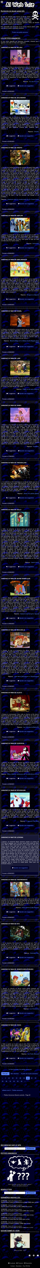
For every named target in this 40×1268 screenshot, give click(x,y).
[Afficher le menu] (2, 2)
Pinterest (20, 1263)
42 (14, 1081)
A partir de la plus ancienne (29, 1073)
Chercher (31, 1148)
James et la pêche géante (31, 493)
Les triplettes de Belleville (31, 727)
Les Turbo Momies (33, 1054)
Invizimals (36, 243)
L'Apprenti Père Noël (32, 821)
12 (9, 1078)
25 (2, 1081)
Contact (12, 1266)
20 (20, 1078)
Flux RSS (26, 1266)
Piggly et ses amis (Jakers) (31, 389)
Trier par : (5, 1073)
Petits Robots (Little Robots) (30, 907)
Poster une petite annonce (20, 32)
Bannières (19, 1266)
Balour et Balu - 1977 (20, 1250)
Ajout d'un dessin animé (15, 1201)
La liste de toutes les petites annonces (20, 1069)
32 (10, 1081)
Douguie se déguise (33, 295)
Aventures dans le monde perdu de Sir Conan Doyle (23, 199)
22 (28, 1078)
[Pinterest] (33, 1255)
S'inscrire (31, 1193)
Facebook (12, 1263)
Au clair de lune (34, 81)
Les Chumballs (34, 1009)
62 (21, 1081)
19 (16, 1078)
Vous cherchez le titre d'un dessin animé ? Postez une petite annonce (20, 1185)
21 (24, 1078)
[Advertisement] (20, 1122)
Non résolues (15, 1073)
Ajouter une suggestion (26, 86)
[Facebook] (29, 1255)
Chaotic (36, 131)
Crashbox (36, 446)
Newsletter (29, 1263)
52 (17, 1081)
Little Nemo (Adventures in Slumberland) (26, 676)
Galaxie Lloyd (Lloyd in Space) (29, 614)
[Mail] (37, 1255)
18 (12, 1078)
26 (6, 1081)
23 (31, 1078)
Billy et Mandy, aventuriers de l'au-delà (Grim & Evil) (23, 774)
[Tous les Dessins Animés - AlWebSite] (20, 7)
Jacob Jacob (35, 562)
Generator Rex (34, 953)
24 (35, 1078)
